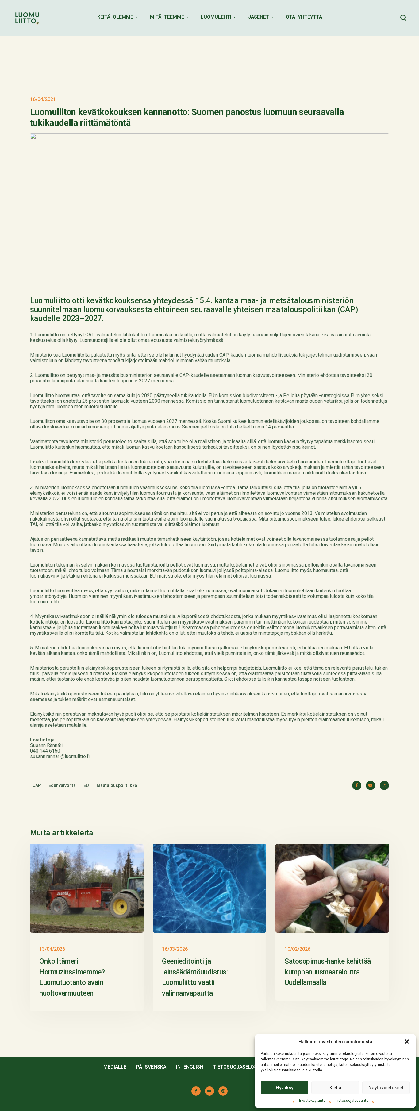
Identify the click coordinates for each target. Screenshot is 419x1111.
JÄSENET (258, 17)
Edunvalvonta (62, 785)
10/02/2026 (297, 949)
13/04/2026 (52, 949)
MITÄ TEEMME (167, 17)
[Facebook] (356, 785)
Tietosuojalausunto (351, 1100)
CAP (37, 785)
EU (86, 785)
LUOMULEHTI (216, 17)
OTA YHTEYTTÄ (304, 17)
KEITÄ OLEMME (115, 17)
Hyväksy (284, 1087)
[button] (407, 1042)
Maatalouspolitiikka (117, 785)
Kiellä (335, 1087)
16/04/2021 (43, 99)
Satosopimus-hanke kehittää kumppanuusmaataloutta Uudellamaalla (328, 972)
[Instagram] (384, 785)
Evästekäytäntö (312, 1100)
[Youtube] (370, 785)
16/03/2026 (175, 949)
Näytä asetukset (386, 1087)
